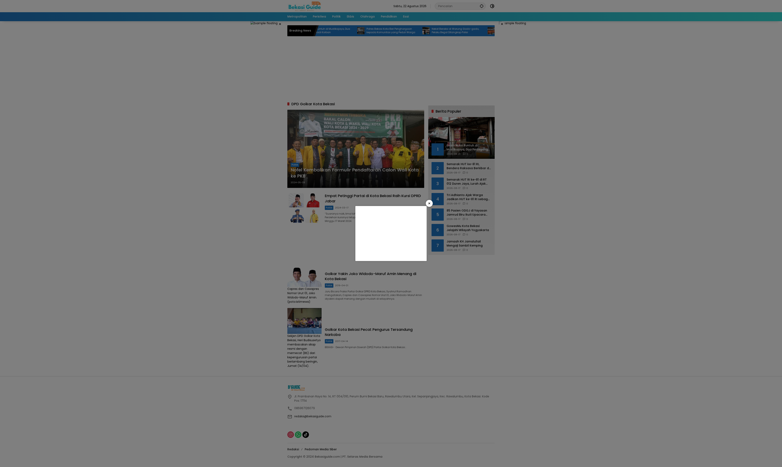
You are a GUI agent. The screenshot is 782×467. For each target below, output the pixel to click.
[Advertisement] (391, 233)
